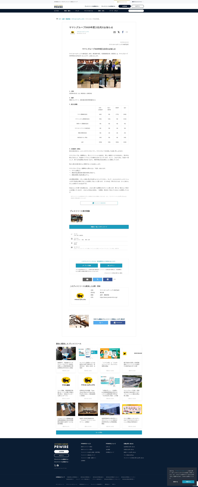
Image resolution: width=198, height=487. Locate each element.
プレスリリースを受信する (108, 6)
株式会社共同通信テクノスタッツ (111, 479)
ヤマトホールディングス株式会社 (119, 44)
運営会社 (107, 484)
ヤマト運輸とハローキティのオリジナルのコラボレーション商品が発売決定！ (131, 420)
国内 (122, 1)
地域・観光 (67, 10)
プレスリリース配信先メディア (88, 455)
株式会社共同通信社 (85, 477)
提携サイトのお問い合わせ (130, 452)
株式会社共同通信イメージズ (127, 477)
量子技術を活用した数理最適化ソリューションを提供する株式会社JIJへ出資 (131, 364)
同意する (188, 481)
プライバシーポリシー (181, 470)
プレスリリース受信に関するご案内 (113, 273)
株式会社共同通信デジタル (112, 477)
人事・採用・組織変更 (78, 235)
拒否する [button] (175, 481)
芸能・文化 (101, 10)
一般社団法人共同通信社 (72, 477)
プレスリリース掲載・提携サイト (88, 457)
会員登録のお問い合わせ (129, 446)
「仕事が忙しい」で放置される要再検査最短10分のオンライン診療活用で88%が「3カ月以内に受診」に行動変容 (110, 394)
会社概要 (108, 449)
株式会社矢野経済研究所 (128, 479)
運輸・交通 (87, 239)
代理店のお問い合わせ (129, 449)
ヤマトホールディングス (78, 19)
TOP (59, 19)
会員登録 (124, 6)
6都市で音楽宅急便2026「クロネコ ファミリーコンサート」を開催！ (88, 420)
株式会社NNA (70, 479)
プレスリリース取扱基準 (96, 484)
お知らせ (108, 446)
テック (77, 10)
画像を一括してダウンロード (99, 226)
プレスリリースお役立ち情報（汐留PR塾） (91, 452)
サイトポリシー (59, 484)
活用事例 (83, 460)
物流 (83, 239)
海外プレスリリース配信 (86, 449)
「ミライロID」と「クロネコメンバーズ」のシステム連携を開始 (109, 364)
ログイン (137, 6)
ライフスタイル (88, 10)
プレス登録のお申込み (129, 455)
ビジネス (56, 10)
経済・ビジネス (77, 239)
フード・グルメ (113, 10)
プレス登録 (87, 265)
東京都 (75, 244)
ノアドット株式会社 (96, 479)
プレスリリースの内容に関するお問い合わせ (134, 457)
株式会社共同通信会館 (98, 477)
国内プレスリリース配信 (86, 446)
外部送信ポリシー (83, 484)
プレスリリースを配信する (91, 6)
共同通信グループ (110, 452)
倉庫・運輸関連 (66, 19)
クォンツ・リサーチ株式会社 (82, 479)
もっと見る (99, 432)
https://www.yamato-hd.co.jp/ (108, 297)
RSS (113, 484)
